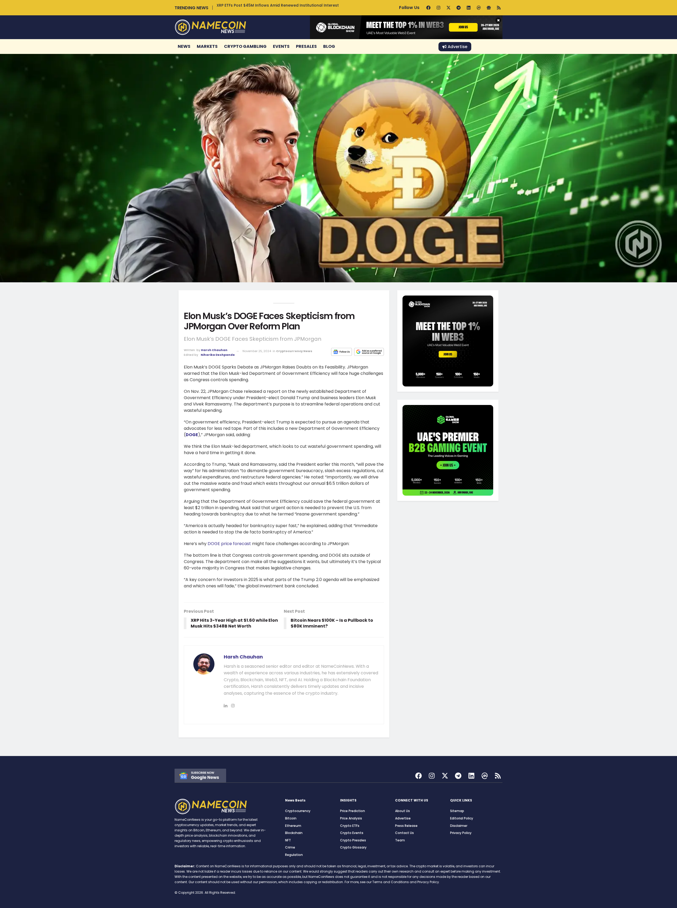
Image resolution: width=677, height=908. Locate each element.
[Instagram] (438, 7)
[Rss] (498, 7)
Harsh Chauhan (214, 350)
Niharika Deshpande (218, 355)
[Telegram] (458, 7)
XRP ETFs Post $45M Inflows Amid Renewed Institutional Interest (278, 5)
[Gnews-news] (488, 7)
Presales (306, 46)
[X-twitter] (448, 7)
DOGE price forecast (229, 544)
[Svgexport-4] (484, 775)
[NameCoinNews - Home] (210, 27)
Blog (329, 46)
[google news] (200, 775)
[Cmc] (478, 7)
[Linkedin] (468, 7)
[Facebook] (428, 7)
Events (281, 46)
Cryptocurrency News (294, 351)
